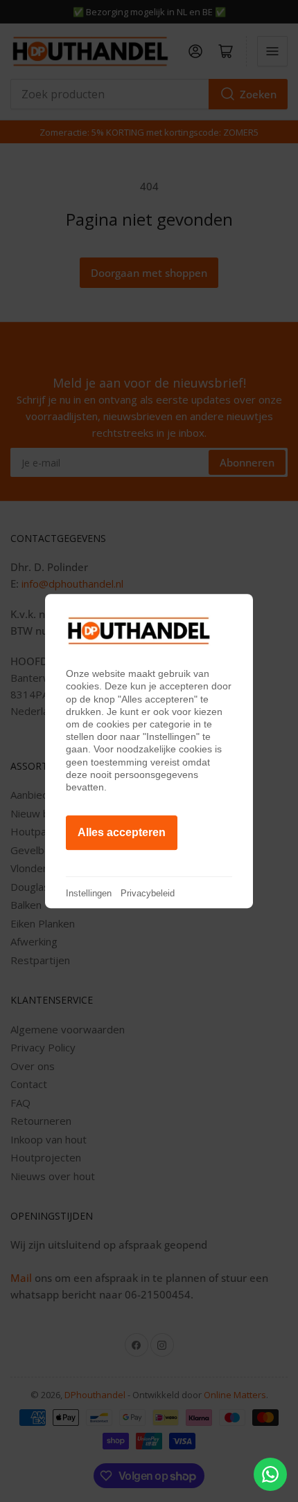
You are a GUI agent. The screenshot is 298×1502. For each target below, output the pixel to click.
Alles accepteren (122, 832)
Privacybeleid (148, 893)
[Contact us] (270, 1474)
